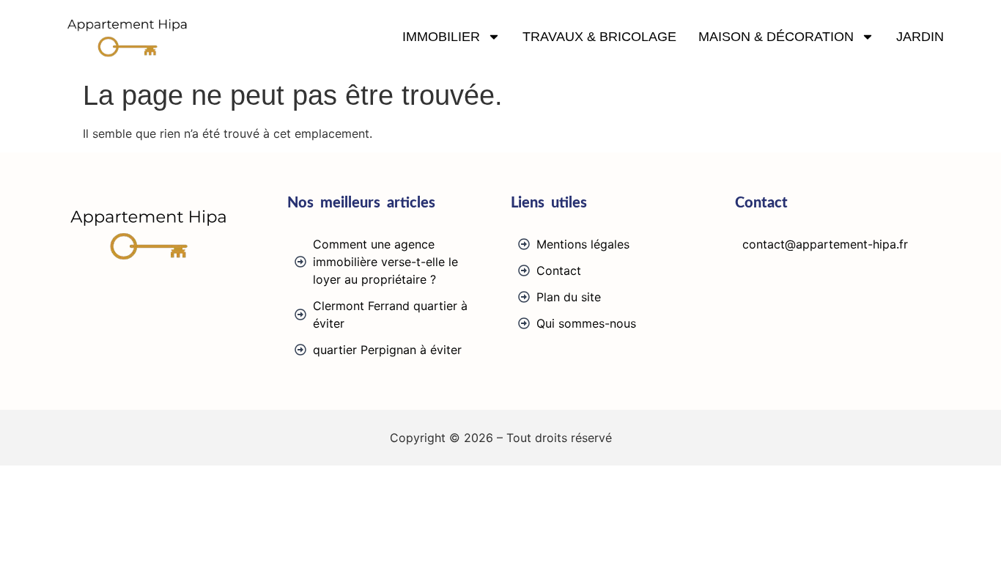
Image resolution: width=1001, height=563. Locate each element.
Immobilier (441, 36)
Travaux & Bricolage (599, 36)
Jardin (920, 36)
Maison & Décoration (776, 36)
